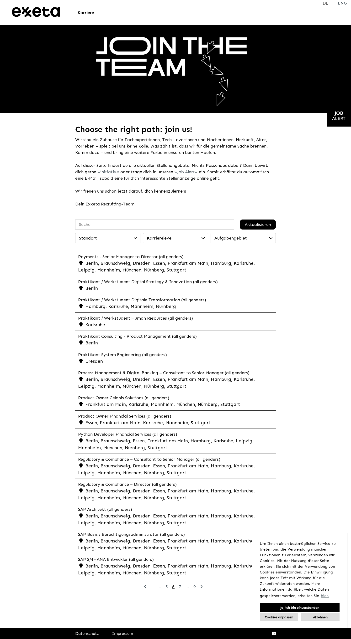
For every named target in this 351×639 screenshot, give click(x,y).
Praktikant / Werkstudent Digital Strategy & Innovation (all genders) (148, 281)
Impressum (122, 633)
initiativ (108, 171)
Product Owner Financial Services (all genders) (124, 416)
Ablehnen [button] (320, 617)
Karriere (86, 12)
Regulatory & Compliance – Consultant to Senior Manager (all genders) (149, 459)
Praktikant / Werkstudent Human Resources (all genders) (135, 318)
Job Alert (186, 171)
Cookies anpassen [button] (279, 617)
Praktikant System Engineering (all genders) (122, 354)
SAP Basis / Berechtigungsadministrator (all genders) (131, 534)
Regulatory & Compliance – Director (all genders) (127, 484)
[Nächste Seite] (201, 586)
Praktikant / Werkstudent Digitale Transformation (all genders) (142, 299)
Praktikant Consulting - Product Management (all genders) (137, 336)
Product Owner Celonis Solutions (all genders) (123, 397)
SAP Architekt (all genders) (105, 509)
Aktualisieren (258, 224)
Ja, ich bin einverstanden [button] (299, 607)
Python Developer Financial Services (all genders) (127, 434)
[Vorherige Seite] (145, 586)
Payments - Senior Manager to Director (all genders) (131, 256)
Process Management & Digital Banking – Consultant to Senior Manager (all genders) (164, 372)
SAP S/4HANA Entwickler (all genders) (116, 559)
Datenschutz (87, 633)
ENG (342, 3)
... (159, 586)
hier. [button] (325, 595)
